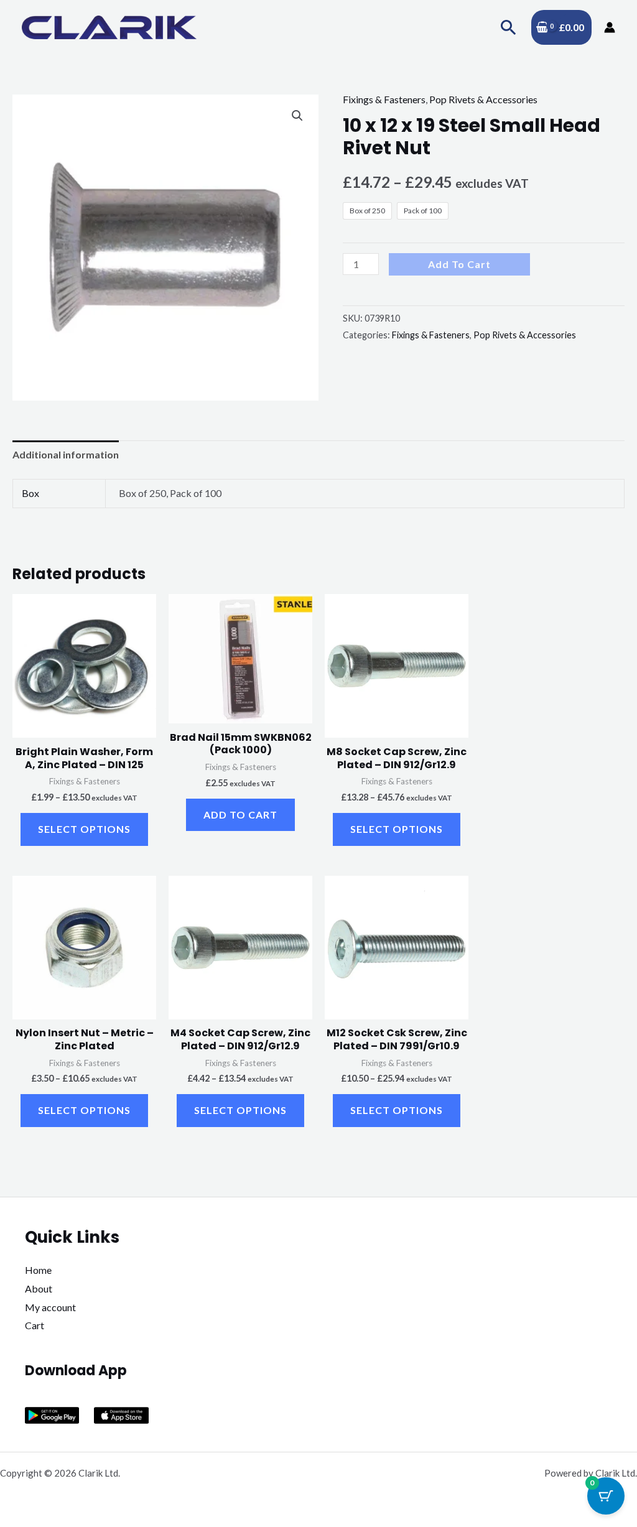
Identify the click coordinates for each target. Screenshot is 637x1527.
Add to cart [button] (240, 814)
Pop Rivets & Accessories (483, 99)
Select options (84, 829)
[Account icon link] (609, 27)
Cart (34, 1325)
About (38, 1288)
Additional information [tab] (65, 454)
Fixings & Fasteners (384, 99)
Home (38, 1270)
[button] (508, 27)
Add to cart (459, 264)
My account (50, 1307)
